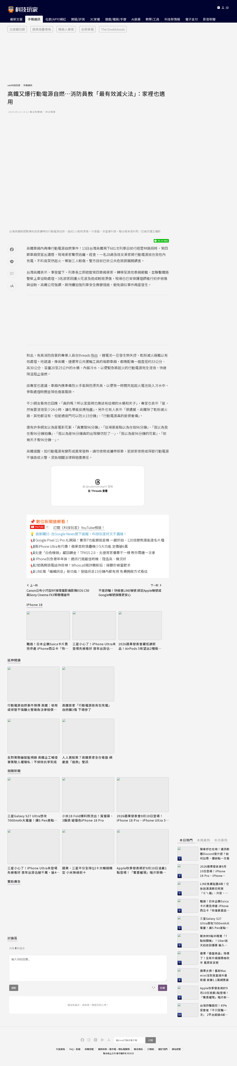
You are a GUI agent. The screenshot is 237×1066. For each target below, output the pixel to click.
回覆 (162, 988)
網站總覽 (176, 1049)
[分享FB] (11, 249)
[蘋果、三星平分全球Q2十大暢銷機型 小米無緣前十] (88, 846)
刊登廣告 (60, 1049)
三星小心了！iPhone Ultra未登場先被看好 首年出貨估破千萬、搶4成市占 (94, 646)
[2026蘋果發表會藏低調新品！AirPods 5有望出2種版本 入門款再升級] (140, 625)
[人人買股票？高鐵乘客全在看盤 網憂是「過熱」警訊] (88, 736)
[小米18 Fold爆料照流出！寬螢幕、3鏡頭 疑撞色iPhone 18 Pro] (88, 794)
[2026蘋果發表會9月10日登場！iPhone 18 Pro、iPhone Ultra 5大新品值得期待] (143, 794)
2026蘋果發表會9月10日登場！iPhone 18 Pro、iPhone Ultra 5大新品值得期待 (141, 818)
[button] (223, 8)
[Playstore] (101, 1039)
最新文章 (16, 19)
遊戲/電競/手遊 (115, 19)
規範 (13, 988)
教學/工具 (152, 19)
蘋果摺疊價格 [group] (41, 29)
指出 (94, 355)
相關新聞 (14, 770)
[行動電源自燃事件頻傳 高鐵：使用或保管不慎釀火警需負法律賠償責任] (33, 684)
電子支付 (191, 19)
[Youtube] (218, 8)
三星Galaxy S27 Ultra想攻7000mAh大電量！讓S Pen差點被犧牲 (32, 818)
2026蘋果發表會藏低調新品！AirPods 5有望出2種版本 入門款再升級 (140, 646)
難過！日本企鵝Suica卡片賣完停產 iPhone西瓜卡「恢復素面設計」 (47, 646)
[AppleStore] (108, 1039)
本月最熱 (220, 840)
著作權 (112, 1049)
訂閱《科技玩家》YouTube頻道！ (79, 527)
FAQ (71, 1049)
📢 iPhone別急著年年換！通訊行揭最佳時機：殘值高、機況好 (78, 558)
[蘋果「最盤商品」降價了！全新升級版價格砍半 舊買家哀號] (187, 958)
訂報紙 (150, 1049)
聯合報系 (138, 1049)
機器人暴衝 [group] (66, 29)
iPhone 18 (35, 604)
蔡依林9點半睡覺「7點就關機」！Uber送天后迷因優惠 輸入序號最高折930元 (214, 941)
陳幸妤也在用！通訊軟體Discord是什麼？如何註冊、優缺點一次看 (215, 853)
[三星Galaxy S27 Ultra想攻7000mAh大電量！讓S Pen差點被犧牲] (33, 794)
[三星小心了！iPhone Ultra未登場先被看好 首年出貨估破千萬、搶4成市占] (94, 625)
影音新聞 (209, 19)
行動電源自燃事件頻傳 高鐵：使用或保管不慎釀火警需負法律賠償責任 (32, 707)
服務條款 (102, 1049)
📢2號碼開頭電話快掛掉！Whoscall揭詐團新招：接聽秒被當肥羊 (80, 565)
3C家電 (95, 19)
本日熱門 (186, 840)
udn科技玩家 (13, 85)
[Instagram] (88, 1039)
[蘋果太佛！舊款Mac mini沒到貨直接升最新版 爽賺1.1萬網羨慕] (187, 975)
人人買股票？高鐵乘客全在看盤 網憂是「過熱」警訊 (87, 759)
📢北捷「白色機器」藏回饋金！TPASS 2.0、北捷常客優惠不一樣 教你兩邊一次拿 (93, 552)
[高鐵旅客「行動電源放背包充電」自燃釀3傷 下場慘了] (88, 684)
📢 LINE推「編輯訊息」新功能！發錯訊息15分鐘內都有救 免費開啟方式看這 (89, 571)
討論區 (12, 938)
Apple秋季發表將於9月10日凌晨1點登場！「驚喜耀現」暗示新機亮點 (142, 870)
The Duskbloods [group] (113, 29)
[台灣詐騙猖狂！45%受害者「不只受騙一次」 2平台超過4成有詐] (187, 1010)
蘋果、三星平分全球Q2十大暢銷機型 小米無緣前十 (87, 870)
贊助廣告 (14, 881)
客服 (78, 1049)
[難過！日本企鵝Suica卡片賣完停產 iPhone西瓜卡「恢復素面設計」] (48, 625)
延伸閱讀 (14, 660)
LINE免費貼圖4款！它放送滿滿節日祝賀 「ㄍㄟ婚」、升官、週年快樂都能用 (214, 888)
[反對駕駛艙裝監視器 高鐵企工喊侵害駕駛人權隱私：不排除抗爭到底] (33, 736)
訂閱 (150, 1040)
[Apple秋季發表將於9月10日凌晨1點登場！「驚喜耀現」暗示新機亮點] (143, 846)
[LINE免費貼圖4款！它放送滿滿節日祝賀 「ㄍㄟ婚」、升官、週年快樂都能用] (187, 888)
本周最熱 (203, 840)
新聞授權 (89, 1049)
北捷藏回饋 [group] (17, 29)
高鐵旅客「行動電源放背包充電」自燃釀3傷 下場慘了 (87, 707)
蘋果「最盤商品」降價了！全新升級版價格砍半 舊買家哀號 (215, 958)
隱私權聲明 (124, 1049)
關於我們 (162, 1049)
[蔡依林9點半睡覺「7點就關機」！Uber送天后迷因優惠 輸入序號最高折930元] (187, 941)
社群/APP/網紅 (55, 19)
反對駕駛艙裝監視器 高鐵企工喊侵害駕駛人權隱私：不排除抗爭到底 (32, 759)
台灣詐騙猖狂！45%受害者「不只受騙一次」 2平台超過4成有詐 (214, 1010)
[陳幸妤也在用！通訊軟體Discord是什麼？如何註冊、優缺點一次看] (187, 854)
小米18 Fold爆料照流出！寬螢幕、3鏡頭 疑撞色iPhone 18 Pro (87, 818)
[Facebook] (81, 1039)
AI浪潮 (136, 19)
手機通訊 (34, 19)
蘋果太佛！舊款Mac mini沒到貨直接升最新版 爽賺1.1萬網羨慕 (214, 975)
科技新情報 (172, 19)
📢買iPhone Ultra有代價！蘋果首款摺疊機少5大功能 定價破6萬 (79, 546)
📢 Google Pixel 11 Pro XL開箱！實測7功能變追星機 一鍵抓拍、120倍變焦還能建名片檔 (97, 540)
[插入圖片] (153, 988)
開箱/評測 (78, 19)
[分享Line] (11, 261)
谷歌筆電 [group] (87, 29)
